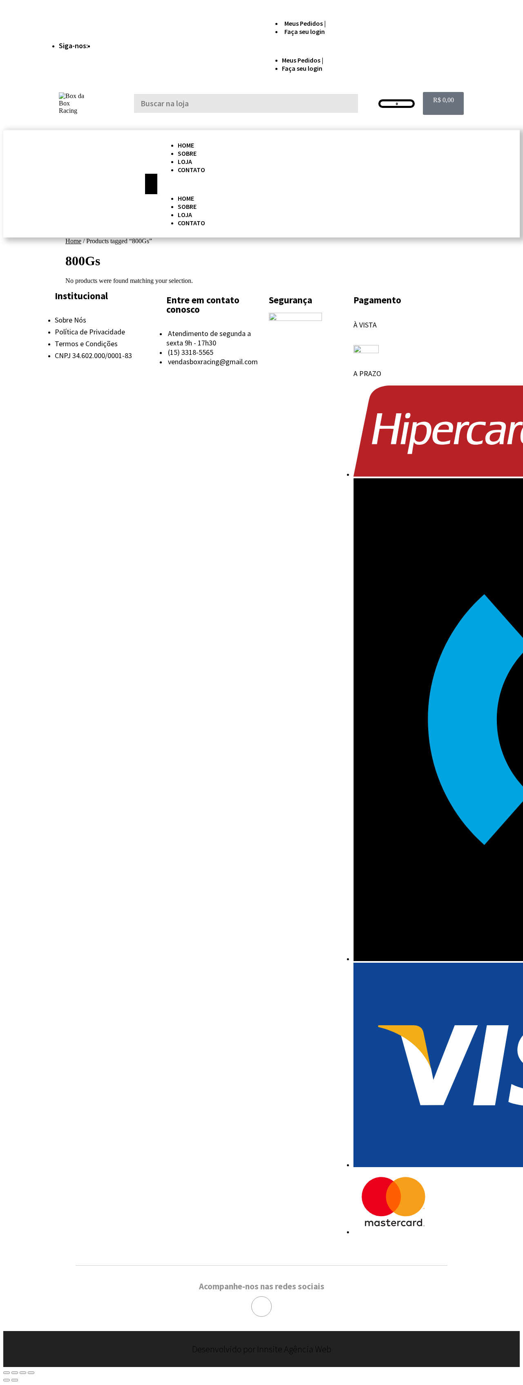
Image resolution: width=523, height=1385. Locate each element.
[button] (365, 45)
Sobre (187, 153)
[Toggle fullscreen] (23, 1373)
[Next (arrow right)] (14, 1380)
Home (186, 145)
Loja (185, 161)
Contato (191, 170)
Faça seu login (304, 31)
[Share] (14, 1373)
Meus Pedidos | (305, 23)
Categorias (83, 184)
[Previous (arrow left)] (6, 1380)
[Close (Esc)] (6, 1373)
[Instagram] (261, 1306)
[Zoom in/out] (31, 1373)
